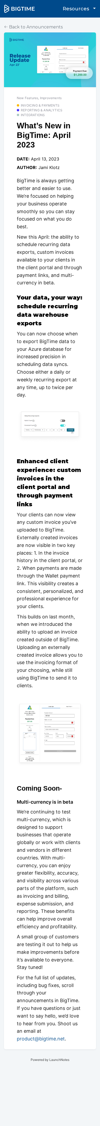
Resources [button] (76, 9)
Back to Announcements (35, 26)
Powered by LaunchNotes (50, 1060)
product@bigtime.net (41, 1038)
